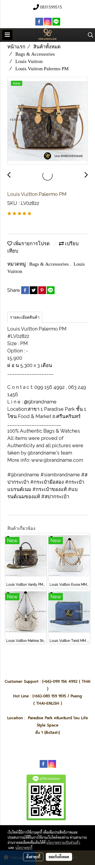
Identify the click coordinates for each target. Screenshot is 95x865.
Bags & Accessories (49, 264)
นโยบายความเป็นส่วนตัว (63, 842)
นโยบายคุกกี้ (23, 847)
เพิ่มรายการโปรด (31, 243)
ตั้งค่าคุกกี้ (33, 857)
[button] (89, 35)
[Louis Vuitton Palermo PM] (47, 121)
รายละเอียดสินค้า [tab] (24, 317)
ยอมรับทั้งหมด (59, 857)
